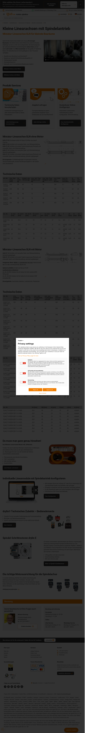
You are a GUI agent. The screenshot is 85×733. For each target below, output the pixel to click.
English (20, 340)
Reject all (35, 389)
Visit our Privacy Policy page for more (28, 355)
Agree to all (49, 389)
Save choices (42, 393)
